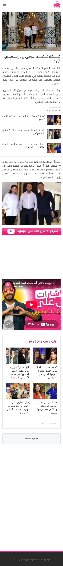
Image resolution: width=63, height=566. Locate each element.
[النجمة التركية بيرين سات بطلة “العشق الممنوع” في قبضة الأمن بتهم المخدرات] (54, 134)
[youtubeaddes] (31, 231)
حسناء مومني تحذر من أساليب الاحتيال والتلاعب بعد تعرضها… (23, 145)
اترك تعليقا (30, 439)
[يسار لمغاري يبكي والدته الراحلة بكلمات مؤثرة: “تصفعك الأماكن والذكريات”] (18, 391)
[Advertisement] (36, 495)
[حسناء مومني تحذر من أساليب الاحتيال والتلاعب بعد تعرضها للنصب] (54, 148)
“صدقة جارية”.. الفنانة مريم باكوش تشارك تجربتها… (23, 117)
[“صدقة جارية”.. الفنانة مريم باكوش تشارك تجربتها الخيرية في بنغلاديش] (54, 120)
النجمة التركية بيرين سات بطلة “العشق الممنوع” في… (23, 131)
